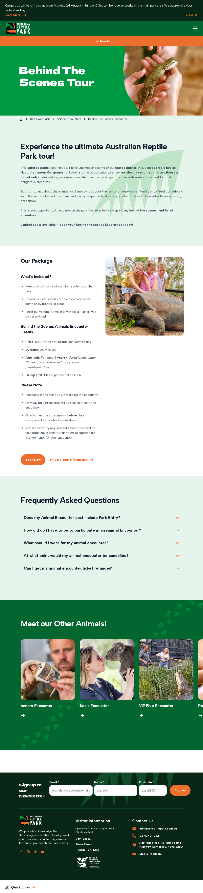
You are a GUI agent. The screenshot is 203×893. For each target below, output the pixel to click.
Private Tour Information (69, 460)
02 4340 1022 (149, 835)
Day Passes (83, 839)
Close (189, 15)
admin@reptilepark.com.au (158, 828)
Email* (54, 782)
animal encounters (69, 119)
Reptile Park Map (87, 850)
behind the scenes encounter (107, 119)
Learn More (13, 15)
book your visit (40, 119)
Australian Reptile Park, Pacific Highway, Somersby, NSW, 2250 (161, 844)
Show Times (84, 844)
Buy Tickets (102, 41)
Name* (99, 782)
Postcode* (146, 782)
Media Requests (150, 854)
